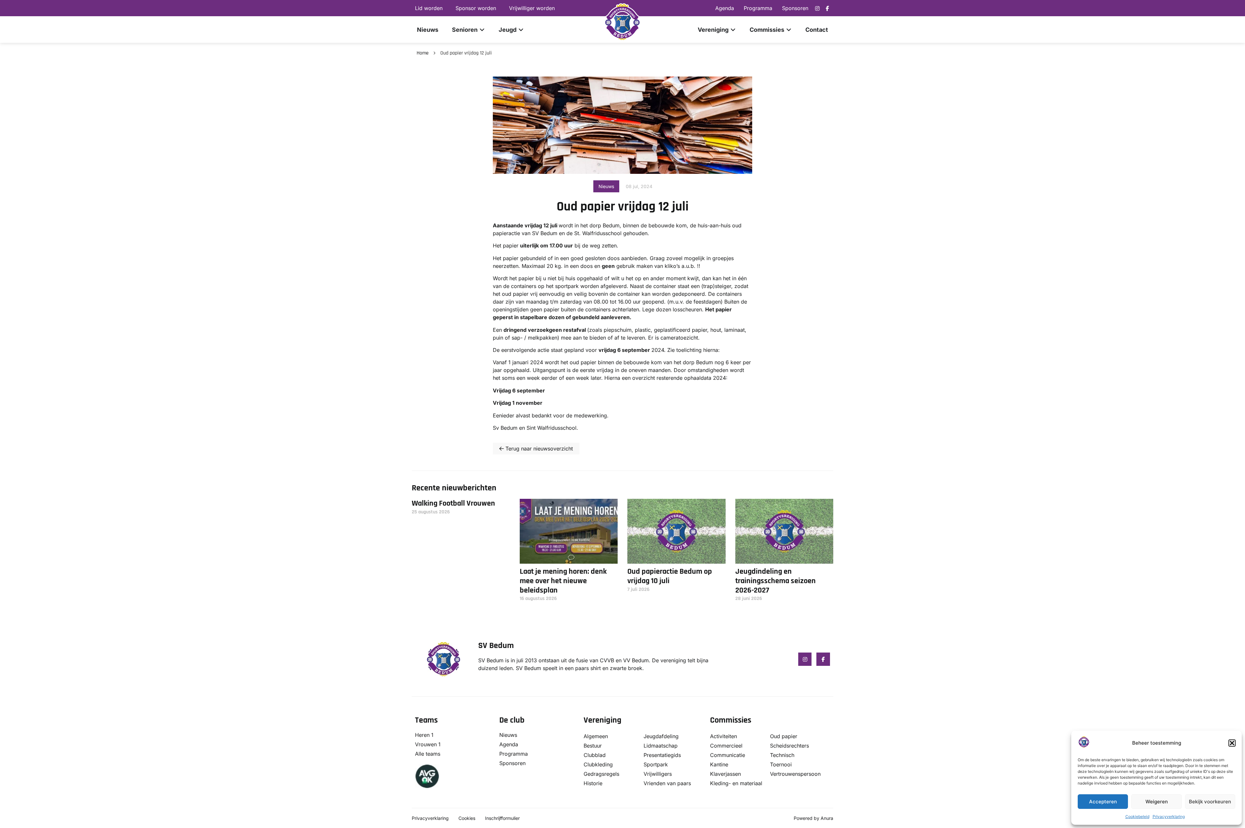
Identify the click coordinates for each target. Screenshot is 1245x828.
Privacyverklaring (1169, 816)
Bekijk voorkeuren (1210, 801)
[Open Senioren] (482, 29)
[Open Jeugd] (521, 29)
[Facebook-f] (827, 8)
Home (423, 53)
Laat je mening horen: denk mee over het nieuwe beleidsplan (563, 581)
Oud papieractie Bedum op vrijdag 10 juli (669, 576)
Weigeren (1156, 801)
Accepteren (1103, 801)
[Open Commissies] (789, 29)
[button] (1232, 743)
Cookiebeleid (1137, 816)
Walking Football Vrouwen (453, 503)
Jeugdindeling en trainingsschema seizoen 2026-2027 (775, 581)
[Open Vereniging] (733, 29)
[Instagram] (817, 8)
